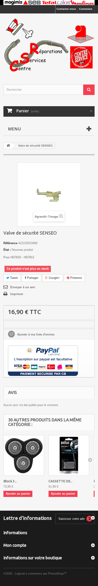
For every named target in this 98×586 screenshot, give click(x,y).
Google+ (54, 278)
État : (7, 249)
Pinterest (75, 278)
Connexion (85, 9)
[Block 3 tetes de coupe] (23, 455)
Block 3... (10, 481)
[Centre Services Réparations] (49, 45)
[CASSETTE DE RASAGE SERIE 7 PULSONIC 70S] (69, 455)
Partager (32, 278)
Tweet (13, 278)
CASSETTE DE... (60, 481)
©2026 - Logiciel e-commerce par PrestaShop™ (35, 573)
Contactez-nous (66, 9)
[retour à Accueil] (8, 146)
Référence (10, 243)
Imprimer (16, 294)
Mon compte (14, 545)
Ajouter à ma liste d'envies (35, 334)
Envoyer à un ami (22, 287)
